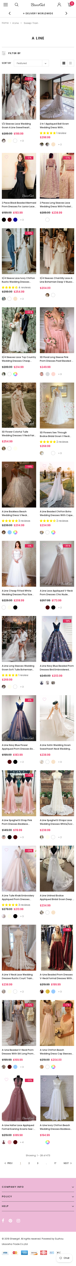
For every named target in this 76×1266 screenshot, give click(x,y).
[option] (38, 13)
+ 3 (22, 140)
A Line (15, 23)
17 (55, 1163)
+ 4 (22, 1142)
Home (5, 22)
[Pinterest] (10, 1221)
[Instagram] (18, 1221)
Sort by (6, 63)
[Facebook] (3, 1221)
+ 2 (60, 144)
